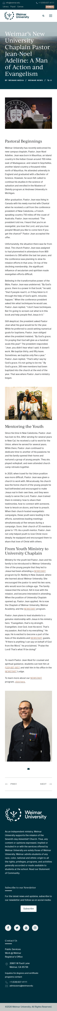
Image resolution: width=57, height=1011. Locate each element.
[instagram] (35, 928)
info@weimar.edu (13, 3)
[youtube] (26, 928)
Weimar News (35, 80)
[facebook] (8, 928)
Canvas (20, 7)
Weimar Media (16, 80)
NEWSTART (40, 571)
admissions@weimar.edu (21, 986)
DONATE (50, 7)
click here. (20, 682)
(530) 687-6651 (12, 668)
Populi (12, 7)
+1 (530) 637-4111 (46, 3)
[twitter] (17, 928)
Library (6, 7)
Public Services (13, 949)
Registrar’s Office (14, 957)
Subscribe (28, 909)
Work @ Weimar (13, 953)
